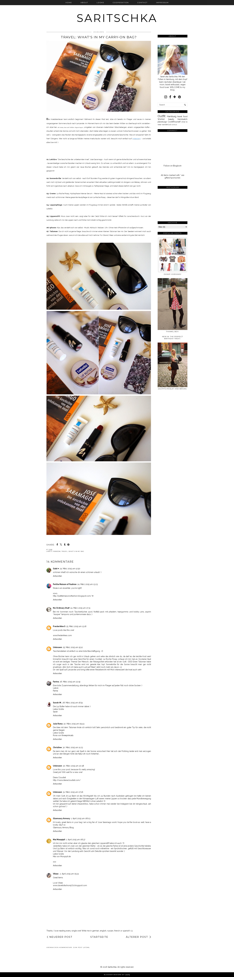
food (185, 116)
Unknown (57, 647)
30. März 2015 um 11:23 (73, 747)
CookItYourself (174, 122)
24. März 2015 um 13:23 (87, 584)
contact (142, 2)
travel (64, 551)
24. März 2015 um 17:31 (80, 608)
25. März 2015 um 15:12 (73, 647)
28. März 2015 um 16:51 (72, 703)
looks (100, 2)
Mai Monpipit (59, 839)
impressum (162, 2)
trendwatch (182, 119)
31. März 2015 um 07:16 (73, 792)
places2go (162, 122)
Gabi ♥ (56, 569)
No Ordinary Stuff (61, 608)
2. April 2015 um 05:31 (69, 874)
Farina (56, 682)
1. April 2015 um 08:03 (80, 818)
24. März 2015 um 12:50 (70, 569)
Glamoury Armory (61, 818)
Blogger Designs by (117, 974)
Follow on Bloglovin (172, 166)
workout (174, 125)
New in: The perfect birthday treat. (172, 337)
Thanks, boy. (172, 331)
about (84, 2)
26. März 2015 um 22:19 (70, 682)
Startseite (99, 936)
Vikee (56, 874)
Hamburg (171, 116)
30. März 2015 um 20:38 (73, 766)
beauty (171, 119)
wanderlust (166, 125)
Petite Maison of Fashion (65, 584)
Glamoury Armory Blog (63, 827)
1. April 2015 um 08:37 (75, 839)
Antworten (57, 576)
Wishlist (161, 119)
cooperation (121, 2)
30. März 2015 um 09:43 (73, 724)
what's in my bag (76, 551)
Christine (57, 747)
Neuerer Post (60, 936)
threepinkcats (67, 735)
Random (57, 551)
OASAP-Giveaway (172, 274)
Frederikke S (59, 626)
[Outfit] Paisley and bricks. (172, 389)
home (69, 2)
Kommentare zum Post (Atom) (74, 947)
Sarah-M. (57, 703)
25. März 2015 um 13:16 (76, 626)
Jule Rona (58, 724)
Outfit (161, 116)
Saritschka (117, 18)
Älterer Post (137, 936)
